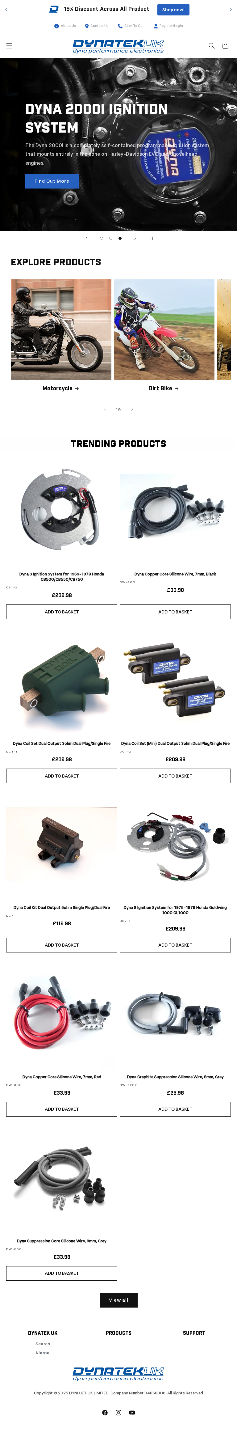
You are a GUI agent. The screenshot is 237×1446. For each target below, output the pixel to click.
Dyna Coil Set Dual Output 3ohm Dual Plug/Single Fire (61, 743)
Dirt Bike (160, 389)
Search (42, 1343)
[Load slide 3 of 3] (120, 238)
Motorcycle (58, 389)
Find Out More (52, 181)
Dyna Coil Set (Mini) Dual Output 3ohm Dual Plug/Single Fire (175, 743)
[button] (9, 46)
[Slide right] (132, 409)
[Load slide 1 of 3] (101, 238)
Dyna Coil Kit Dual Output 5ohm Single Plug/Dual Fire (62, 907)
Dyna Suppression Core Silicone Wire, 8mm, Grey (61, 1241)
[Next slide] (135, 238)
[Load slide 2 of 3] (110, 238)
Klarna (43, 1352)
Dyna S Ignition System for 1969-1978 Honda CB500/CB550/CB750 (61, 577)
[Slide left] (105, 409)
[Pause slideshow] (150, 238)
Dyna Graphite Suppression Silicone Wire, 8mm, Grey (175, 1077)
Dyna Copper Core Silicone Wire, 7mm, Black (175, 574)
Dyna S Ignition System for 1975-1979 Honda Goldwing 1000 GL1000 (175, 910)
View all (118, 1300)
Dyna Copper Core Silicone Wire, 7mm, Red (62, 1077)
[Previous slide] (86, 238)
